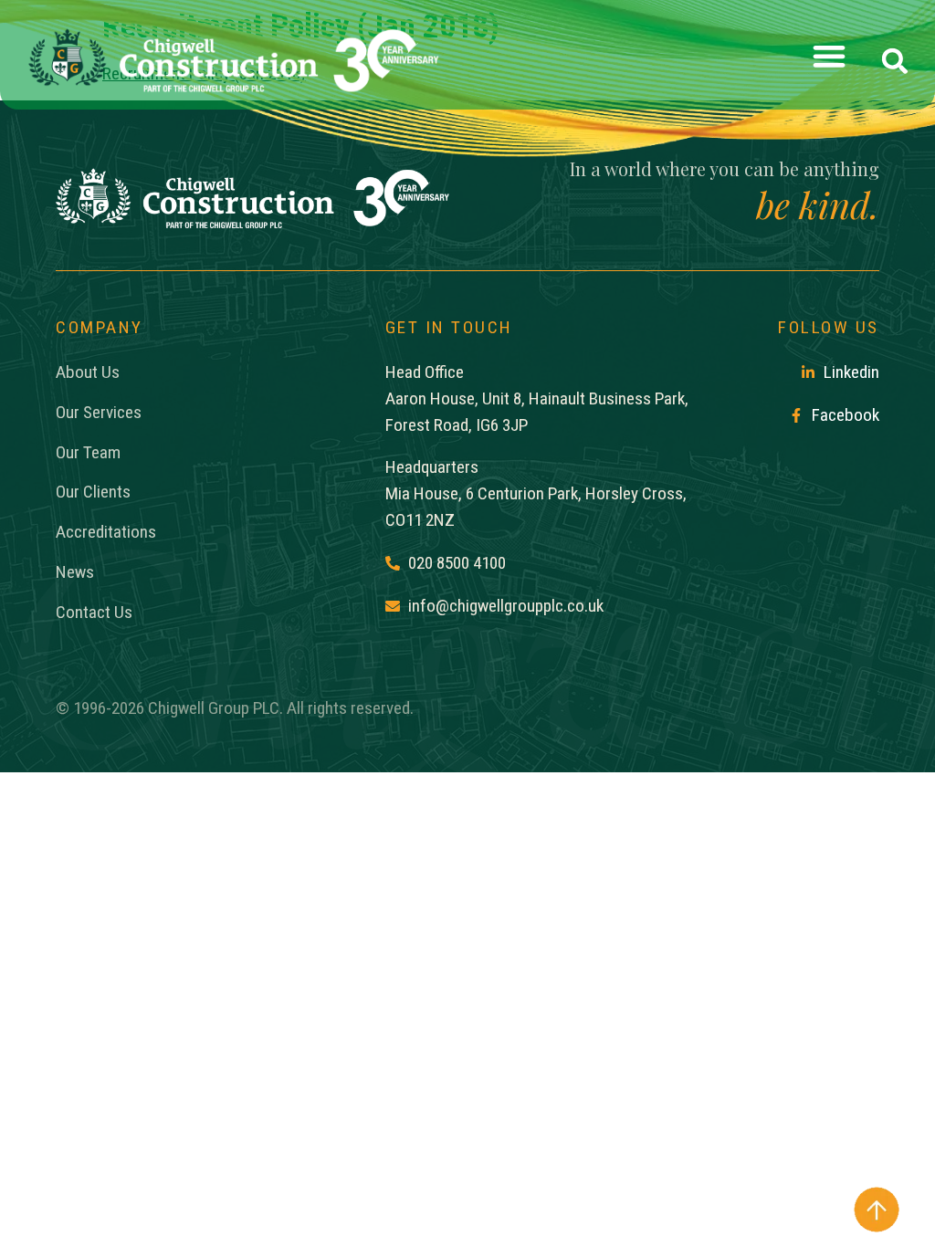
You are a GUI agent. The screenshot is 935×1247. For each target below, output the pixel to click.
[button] (830, 61)
